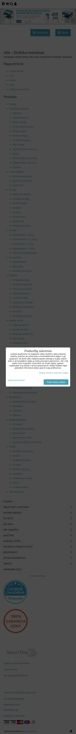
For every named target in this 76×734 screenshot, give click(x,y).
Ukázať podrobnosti (16, 380)
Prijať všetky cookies (56, 382)
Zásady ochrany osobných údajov (53, 372)
